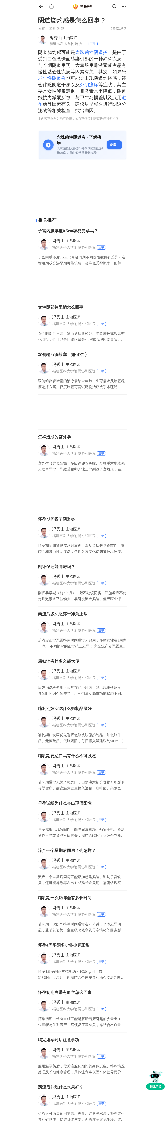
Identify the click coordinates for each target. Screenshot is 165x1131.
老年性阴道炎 (52, 78)
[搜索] (116, 6)
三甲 (93, 43)
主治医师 (63, 37)
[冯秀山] (42, 39)
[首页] (39, 6)
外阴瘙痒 (89, 84)
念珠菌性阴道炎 (91, 52)
